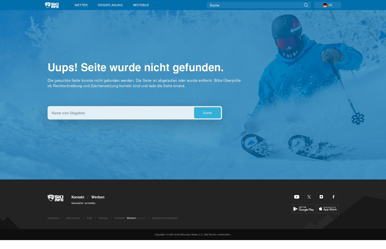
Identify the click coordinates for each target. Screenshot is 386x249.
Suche (207, 112)
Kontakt (77, 197)
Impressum (53, 218)
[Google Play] (304, 208)
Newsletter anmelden (83, 203)
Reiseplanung (110, 5)
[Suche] (306, 5)
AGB (89, 218)
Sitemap (103, 218)
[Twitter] (309, 197)
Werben (97, 197)
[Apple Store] (327, 208)
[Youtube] (297, 197)
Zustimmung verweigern (165, 218)
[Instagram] (321, 197)
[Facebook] (333, 197)
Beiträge (141, 5)
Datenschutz (73, 218)
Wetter (81, 5)
